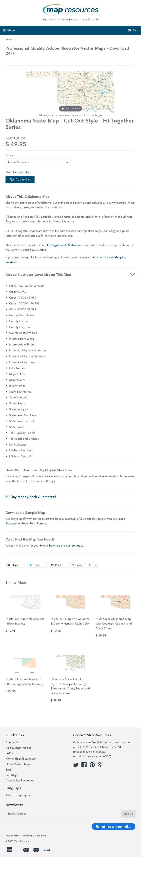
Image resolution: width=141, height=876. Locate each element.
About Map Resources (20, 780)
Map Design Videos (18, 748)
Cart (135, 30)
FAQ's (9, 753)
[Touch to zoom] (70, 92)
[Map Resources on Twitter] (76, 766)
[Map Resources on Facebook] (84, 766)
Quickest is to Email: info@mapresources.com (102, 742)
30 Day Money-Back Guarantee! (31, 497)
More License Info (17, 172)
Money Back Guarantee (21, 758)
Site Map (11, 775)
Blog (9, 770)
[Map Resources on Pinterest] (92, 766)
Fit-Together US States (61, 245)
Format (10, 155)
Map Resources (22, 841)
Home (9, 39)
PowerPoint (28, 523)
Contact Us (13, 742)
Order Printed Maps (18, 764)
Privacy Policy (12, 835)
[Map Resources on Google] (100, 766)
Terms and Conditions (34, 835)
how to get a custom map (65, 545)
